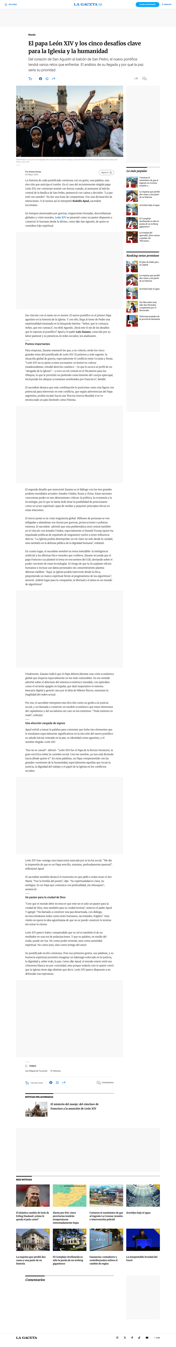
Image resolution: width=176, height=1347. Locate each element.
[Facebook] (132, 1338)
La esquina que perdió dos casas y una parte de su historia (149, 194)
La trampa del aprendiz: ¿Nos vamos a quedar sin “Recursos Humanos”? (149, 238)
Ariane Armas (35, 172)
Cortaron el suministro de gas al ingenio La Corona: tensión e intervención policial (149, 183)
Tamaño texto (36, 1083)
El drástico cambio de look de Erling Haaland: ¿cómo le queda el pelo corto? (32, 1216)
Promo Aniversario (148, 4)
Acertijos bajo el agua (149, 205)
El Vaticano (56, 1071)
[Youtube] (147, 1338)
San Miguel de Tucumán (36, 1071)
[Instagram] (117, 1338)
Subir (158, 1338)
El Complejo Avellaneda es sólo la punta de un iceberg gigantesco (68, 1260)
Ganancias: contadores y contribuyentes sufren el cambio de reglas (104, 1260)
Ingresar (167, 4)
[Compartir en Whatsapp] (47, 79)
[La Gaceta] (88, 4)
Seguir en (104, 172)
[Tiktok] (139, 1338)
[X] (125, 1338)
